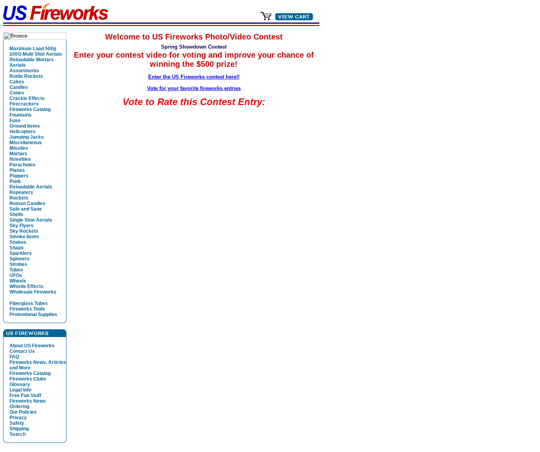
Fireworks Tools (27, 309)
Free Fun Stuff (25, 395)
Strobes (18, 264)
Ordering (19, 406)
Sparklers (20, 253)
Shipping (19, 428)
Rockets (18, 198)
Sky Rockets (23, 231)
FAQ (14, 357)
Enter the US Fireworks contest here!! (194, 77)
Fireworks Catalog (30, 109)
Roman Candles (27, 203)
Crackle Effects (27, 98)
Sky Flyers (21, 225)
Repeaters (21, 192)
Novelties (20, 159)
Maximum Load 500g (32, 48)
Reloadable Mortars (31, 59)
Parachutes (22, 165)
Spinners (19, 259)
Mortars (18, 153)
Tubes (16, 270)
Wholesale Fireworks (33, 292)
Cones (16, 93)
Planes (17, 170)
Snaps (16, 247)
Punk (15, 181)
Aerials (17, 65)
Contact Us (22, 351)
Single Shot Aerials (30, 220)
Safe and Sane (25, 209)
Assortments (24, 70)
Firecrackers (24, 104)
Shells (16, 214)
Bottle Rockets (26, 76)
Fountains (20, 115)
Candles (18, 87)
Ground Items (24, 126)
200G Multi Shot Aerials (35, 54)
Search (17, 434)
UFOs (15, 275)
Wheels (17, 281)
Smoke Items (24, 236)
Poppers (18, 176)
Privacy (18, 417)
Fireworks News (27, 401)
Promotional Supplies (33, 314)
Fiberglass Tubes (28, 303)
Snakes (17, 242)
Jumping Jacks (26, 137)
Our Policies (23, 412)
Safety (16, 423)
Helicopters (22, 131)
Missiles (18, 148)
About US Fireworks (32, 345)
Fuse (15, 120)
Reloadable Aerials (30, 187)
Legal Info (20, 390)
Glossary (19, 384)
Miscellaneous (25, 142)
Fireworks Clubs (27, 379)
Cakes (16, 82)
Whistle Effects (26, 286)
